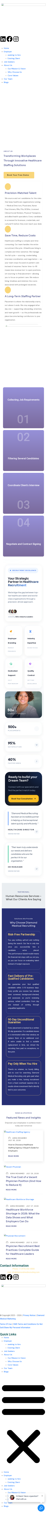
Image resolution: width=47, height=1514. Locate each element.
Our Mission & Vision (17, 68)
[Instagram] (16, 39)
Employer (8, 51)
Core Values (13, 75)
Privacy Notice (29, 1315)
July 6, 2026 (32, 1242)
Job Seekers (9, 62)
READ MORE (13, 1156)
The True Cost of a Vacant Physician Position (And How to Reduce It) (23, 1181)
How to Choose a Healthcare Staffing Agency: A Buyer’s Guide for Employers (23, 1148)
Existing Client (14, 58)
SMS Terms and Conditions (24, 1324)
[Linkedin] (3, 39)
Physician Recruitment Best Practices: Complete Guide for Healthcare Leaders (23, 1250)
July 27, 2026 (32, 1206)
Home (6, 48)
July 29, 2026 (32, 1173)
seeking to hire (14, 55)
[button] (23, 1422)
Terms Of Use (6, 1324)
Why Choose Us (15, 72)
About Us (8, 65)
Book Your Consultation (22, 799)
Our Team (8, 79)
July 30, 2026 (14, 1140)
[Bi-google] (23, 39)
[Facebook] (10, 39)
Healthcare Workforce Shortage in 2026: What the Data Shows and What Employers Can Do (23, 1215)
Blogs (6, 82)
